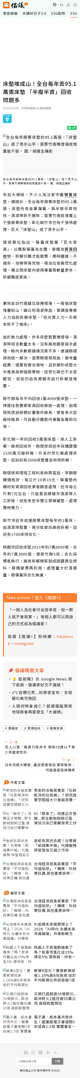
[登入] (68, 5)
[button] (75, 5)
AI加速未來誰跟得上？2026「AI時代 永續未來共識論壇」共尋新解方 (54, 929)
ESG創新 (58, 13)
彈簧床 (13, 728)
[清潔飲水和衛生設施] (7, 120)
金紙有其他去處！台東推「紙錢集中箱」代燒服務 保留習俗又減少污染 (55, 845)
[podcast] (61, 5)
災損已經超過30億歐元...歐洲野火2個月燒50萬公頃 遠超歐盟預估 (55, 998)
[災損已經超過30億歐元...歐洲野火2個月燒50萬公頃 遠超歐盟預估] (17, 1001)
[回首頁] (15, 5)
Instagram (24, 643)
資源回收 (34, 728)
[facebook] (55, 5)
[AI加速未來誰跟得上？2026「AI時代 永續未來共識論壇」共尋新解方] (17, 931)
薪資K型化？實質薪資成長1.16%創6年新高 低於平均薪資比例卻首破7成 (55, 975)
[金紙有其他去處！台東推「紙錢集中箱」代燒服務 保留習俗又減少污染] (17, 847)
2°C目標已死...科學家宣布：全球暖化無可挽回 (42, 695)
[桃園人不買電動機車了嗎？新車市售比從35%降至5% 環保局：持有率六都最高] (17, 954)
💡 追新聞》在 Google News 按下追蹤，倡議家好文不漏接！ (42, 681)
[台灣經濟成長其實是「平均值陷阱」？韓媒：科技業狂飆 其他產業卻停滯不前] (17, 871)
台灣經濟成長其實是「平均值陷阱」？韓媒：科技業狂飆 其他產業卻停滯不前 (55, 868)
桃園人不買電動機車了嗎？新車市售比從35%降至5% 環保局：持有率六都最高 (55, 952)
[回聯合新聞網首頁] (6, 5)
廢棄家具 (56, 728)
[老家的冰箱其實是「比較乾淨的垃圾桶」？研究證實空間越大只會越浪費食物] (17, 797)
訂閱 (57, 1061)
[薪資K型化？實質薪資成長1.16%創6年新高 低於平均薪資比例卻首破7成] (17, 977)
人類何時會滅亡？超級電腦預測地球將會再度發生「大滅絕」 (42, 709)
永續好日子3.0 (34, 13)
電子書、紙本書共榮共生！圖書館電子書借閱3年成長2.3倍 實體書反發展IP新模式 (55, 1022)
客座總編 (10, 13)
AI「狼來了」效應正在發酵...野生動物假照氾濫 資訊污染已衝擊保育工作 (55, 818)
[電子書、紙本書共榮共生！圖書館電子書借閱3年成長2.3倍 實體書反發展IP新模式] (17, 1024)
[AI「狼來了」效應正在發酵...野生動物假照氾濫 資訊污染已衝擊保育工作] (17, 820)
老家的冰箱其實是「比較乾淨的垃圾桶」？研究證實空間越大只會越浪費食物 (55, 795)
